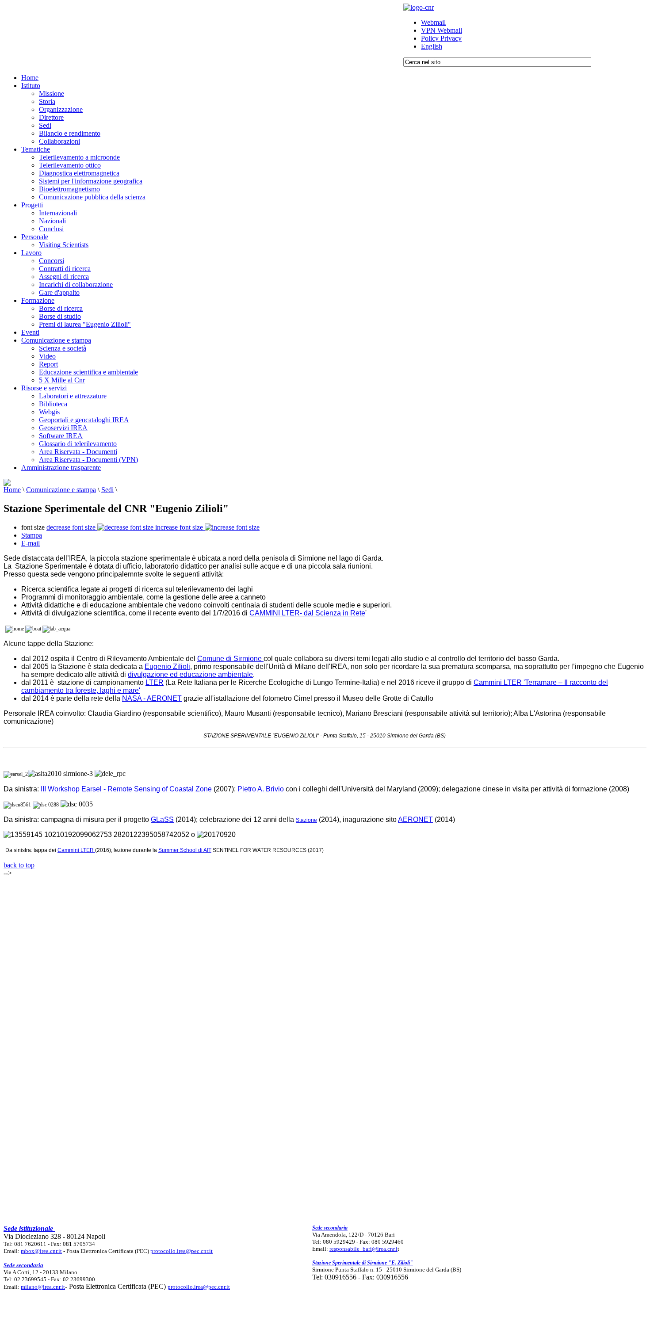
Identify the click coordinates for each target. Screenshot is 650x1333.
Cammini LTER (76, 850)
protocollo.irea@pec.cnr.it (181, 1251)
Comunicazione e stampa (61, 489)
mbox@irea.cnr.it (41, 1251)
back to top (19, 865)
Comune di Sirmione (230, 658)
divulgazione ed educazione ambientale (190, 674)
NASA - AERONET (152, 698)
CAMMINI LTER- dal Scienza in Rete (307, 613)
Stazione (306, 820)
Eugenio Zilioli (167, 666)
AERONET (415, 819)
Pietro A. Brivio (260, 789)
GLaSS (162, 819)
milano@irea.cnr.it (43, 1286)
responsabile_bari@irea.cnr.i (363, 1248)
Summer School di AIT (184, 850)
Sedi (107, 489)
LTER (154, 682)
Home (12, 489)
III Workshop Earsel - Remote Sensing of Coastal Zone (126, 789)
